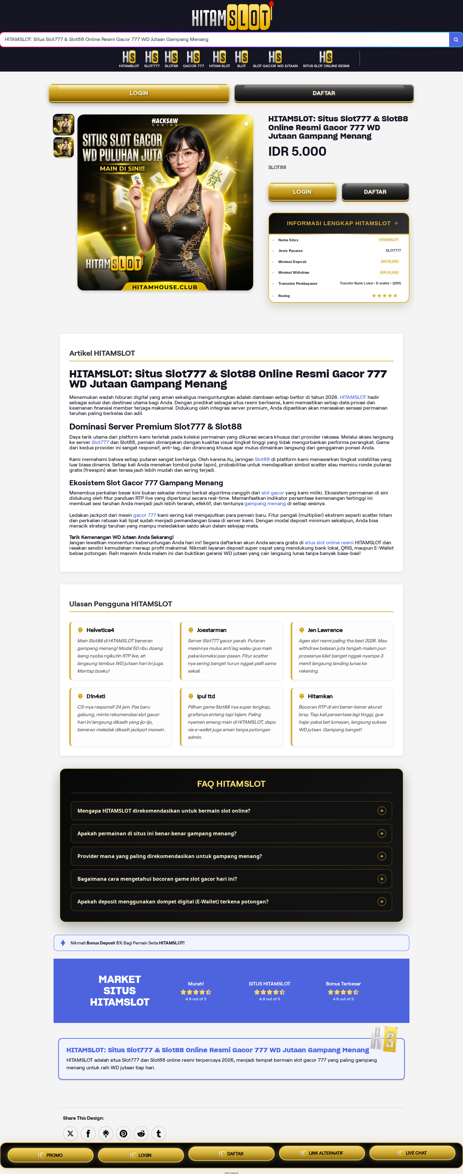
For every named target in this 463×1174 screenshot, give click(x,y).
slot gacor (272, 492)
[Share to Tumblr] (158, 1133)
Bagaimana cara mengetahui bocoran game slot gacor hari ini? (157, 878)
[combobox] (224, 39)
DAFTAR (324, 93)
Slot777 (100, 442)
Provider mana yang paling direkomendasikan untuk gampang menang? (169, 856)
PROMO (55, 1152)
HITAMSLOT (353, 397)
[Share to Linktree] (105, 1133)
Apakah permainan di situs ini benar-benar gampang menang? (157, 833)
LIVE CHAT (416, 1155)
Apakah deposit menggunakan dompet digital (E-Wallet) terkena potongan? (173, 901)
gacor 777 (144, 515)
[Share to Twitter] (70, 1133)
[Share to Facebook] (88, 1133)
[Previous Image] (82, 203)
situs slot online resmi (329, 542)
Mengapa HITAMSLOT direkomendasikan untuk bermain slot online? (163, 810)
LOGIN (139, 93)
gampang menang (265, 503)
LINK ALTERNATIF (326, 1154)
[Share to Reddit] (141, 1133)
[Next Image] (248, 203)
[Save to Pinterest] (123, 1133)
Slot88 (262, 459)
